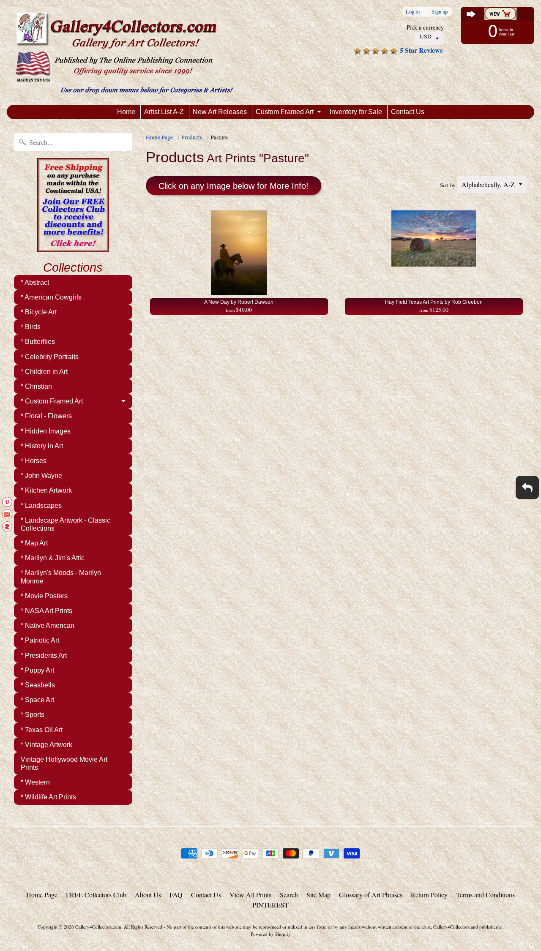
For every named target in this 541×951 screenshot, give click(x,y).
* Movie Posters (44, 595)
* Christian (36, 386)
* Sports (32, 714)
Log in (413, 11)
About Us (148, 894)
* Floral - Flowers (46, 416)
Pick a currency (425, 27)
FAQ (176, 894)
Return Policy (429, 894)
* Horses (33, 460)
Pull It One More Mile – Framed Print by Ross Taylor (106, 917)
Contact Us (407, 111)
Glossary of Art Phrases (370, 894)
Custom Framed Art (285, 111)
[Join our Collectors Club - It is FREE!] (73, 247)
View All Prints (250, 894)
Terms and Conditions (485, 894)
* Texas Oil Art (42, 729)
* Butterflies (38, 341)
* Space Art (37, 699)
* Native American (47, 625)
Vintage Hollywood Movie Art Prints (64, 763)
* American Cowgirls (51, 297)
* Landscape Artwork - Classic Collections (65, 524)
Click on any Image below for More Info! (233, 186)
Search (289, 894)
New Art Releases (220, 111)
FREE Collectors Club (96, 894)
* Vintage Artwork (46, 744)
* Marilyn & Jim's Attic (53, 557)
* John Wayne (41, 475)
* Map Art (34, 543)
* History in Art (42, 446)
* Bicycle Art (39, 312)
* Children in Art (44, 371)
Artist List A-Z (164, 111)
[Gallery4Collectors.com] (124, 52)
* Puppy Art (37, 670)
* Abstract (35, 282)
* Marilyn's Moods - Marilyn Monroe (61, 576)
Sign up (440, 11)
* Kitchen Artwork (46, 490)
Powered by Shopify (271, 934)
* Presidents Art (44, 655)
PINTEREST (270, 904)
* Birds (31, 326)
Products (191, 137)
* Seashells (38, 685)
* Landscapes (41, 505)
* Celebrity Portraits (50, 356)
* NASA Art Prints (46, 610)
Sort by (447, 185)
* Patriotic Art (40, 640)
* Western (35, 782)
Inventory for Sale (356, 111)
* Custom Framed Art (52, 401)
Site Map (318, 894)
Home (126, 111)
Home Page (159, 137)
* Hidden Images (46, 431)
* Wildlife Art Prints (48, 797)
